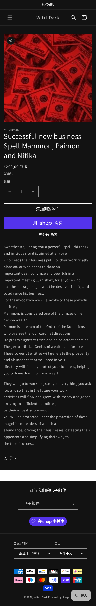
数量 (7, 181)
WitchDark (41, 597)
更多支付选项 (48, 235)
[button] (9, 17)
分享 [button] (12, 458)
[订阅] (72, 504)
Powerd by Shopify (60, 597)
